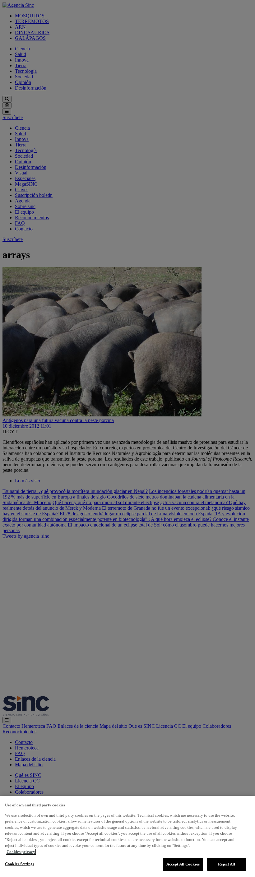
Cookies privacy (21, 851)
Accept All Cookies (183, 864)
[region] (127, 836)
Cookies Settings (19, 863)
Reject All (226, 864)
